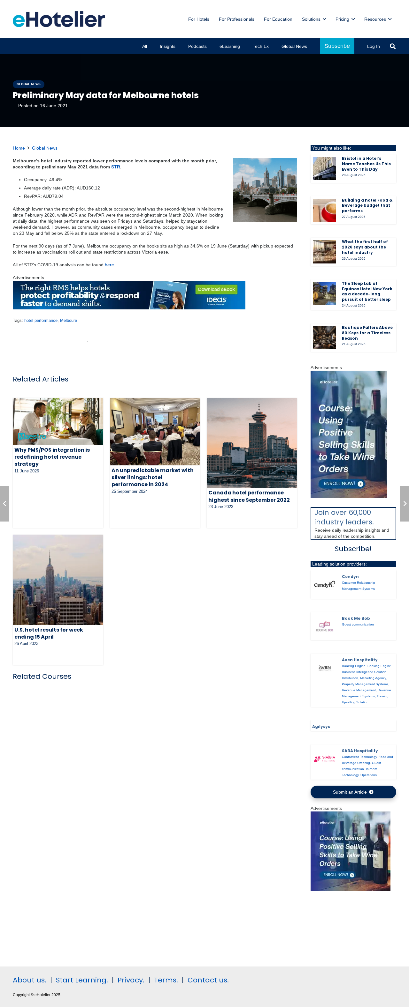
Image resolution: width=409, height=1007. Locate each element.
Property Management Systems (365, 684)
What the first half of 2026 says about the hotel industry (365, 247)
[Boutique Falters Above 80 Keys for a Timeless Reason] (324, 337)
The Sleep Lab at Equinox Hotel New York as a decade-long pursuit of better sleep (367, 291)
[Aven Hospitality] (324, 667)
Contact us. (208, 980)
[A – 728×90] (129, 307)
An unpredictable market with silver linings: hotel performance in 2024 (153, 477)
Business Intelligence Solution (364, 672)
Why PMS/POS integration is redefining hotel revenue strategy (52, 457)
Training (383, 696)
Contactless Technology (359, 757)
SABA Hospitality (360, 750)
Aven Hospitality (360, 660)
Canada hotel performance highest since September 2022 (249, 496)
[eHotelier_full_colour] (59, 19)
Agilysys (321, 726)
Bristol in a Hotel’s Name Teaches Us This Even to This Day (366, 164)
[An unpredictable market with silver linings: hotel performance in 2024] (155, 431)
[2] (350, 889)
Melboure (68, 320)
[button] (392, 46)
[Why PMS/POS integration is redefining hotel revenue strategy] (58, 421)
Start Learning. (81, 980)
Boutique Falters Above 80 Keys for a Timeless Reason (367, 333)
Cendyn (350, 576)
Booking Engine (354, 666)
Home (19, 148)
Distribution (350, 678)
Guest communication (358, 624)
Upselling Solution (355, 702)
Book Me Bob (356, 618)
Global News (45, 148)
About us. (29, 980)
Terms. (166, 980)
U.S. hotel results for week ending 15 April (48, 633)
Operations (368, 775)
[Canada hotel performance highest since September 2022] (252, 443)
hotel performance (41, 320)
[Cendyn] (324, 584)
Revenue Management (359, 690)
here (109, 264)
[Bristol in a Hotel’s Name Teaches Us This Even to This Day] (324, 168)
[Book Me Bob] (324, 626)
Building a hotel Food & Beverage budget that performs (367, 205)
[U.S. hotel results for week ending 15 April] (58, 580)
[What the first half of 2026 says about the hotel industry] (324, 251)
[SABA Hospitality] (324, 758)
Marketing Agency (373, 678)
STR (115, 166)
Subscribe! (353, 549)
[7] (349, 496)
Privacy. (131, 980)
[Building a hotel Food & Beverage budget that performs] (324, 210)
